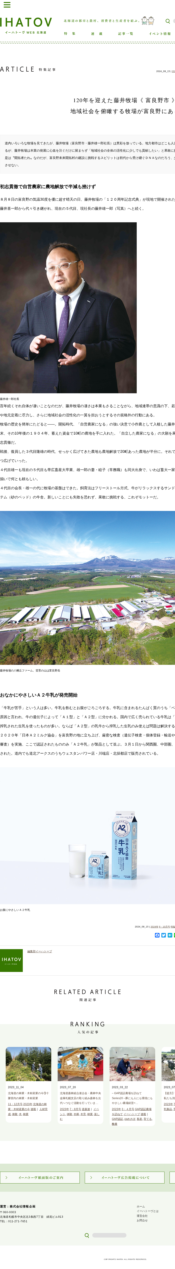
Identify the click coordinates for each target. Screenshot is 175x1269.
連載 (33, 1109)
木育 (83, 1114)
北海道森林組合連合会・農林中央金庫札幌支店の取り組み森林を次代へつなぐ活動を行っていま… (80, 1098)
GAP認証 (117, 1119)
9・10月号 (164, 926)
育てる (148, 1119)
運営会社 (142, 1215)
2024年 (154, 926)
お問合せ (142, 1220)
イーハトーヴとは (148, 1211)
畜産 (139, 1119)
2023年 (27, 1104)
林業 (25, 1114)
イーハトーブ (132, 1114)
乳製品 (168, 1109)
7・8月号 (75, 1109)
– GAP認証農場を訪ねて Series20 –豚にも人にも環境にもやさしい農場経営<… (132, 1098)
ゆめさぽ (129, 1119)
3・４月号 (128, 1109)
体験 (15, 1114)
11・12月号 (15, 1104)
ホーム (141, 1206)
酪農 (114, 1124)
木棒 (76, 1114)
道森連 (86, 1109)
